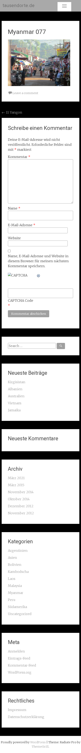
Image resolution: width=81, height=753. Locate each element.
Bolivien (14, 565)
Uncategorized (20, 614)
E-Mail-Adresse (21, 225)
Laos (11, 579)
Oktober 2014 (19, 499)
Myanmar (15, 593)
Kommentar (19, 157)
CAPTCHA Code (20, 300)
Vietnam (14, 403)
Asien (12, 557)
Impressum (17, 710)
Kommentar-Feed (22, 665)
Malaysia (15, 586)
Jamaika (14, 410)
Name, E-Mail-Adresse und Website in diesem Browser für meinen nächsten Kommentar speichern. (38, 261)
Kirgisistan (16, 382)
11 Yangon (12, 112)
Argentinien (18, 550)
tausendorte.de (18, 5)
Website (14, 238)
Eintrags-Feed (19, 658)
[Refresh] (38, 275)
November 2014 (21, 492)
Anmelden (16, 651)
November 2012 (21, 513)
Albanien (15, 389)
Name (14, 208)
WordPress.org (19, 672)
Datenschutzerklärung (26, 717)
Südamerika (17, 607)
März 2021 (16, 478)
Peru (11, 600)
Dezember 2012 (20, 506)
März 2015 (16, 485)
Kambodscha (18, 572)
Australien (16, 396)
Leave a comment (25, 93)
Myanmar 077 (27, 31)
